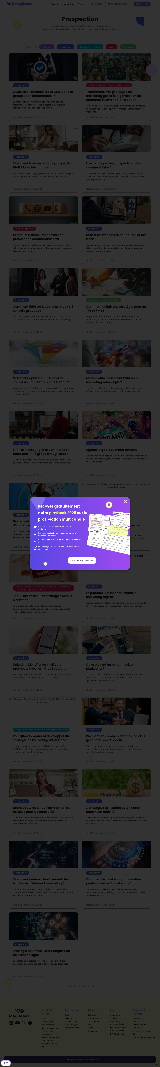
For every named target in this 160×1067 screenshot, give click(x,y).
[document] (80, 533)
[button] (126, 502)
